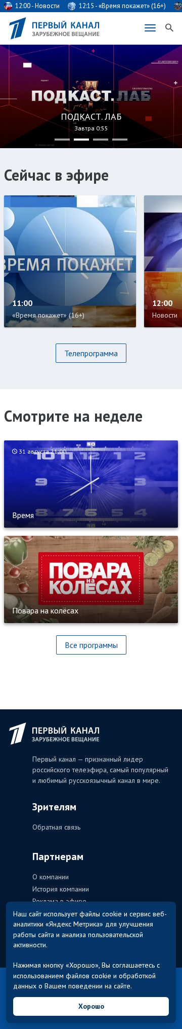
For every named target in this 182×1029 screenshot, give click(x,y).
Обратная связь (56, 827)
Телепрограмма (91, 353)
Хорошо (91, 1006)
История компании (60, 889)
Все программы (91, 645)
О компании (50, 876)
